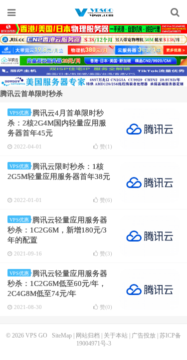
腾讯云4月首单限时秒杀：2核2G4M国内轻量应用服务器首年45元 (56, 123)
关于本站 (116, 335)
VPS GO (94, 13)
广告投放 (144, 335)
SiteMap (62, 335)
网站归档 (88, 335)
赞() (106, 147)
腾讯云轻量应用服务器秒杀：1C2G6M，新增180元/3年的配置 (57, 230)
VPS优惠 (19, 113)
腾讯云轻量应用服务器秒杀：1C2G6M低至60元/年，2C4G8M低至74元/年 (57, 284)
